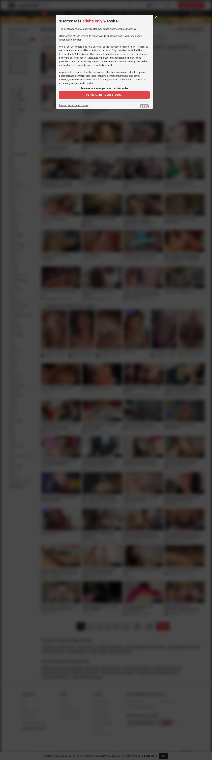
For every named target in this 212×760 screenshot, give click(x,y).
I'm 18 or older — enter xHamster (104, 95)
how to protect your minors (73, 105)
